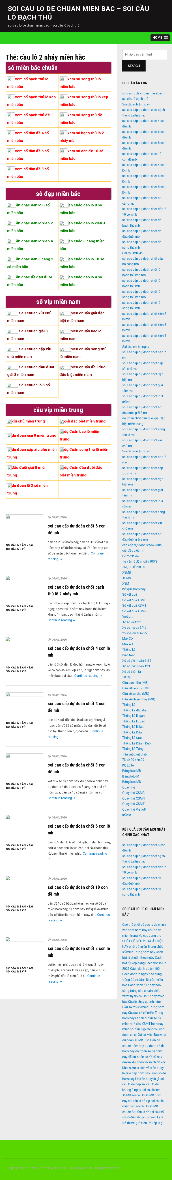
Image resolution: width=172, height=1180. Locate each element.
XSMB (126, 572)
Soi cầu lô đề (140, 1112)
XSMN (126, 578)
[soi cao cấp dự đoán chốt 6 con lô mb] (24, 827)
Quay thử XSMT (133, 804)
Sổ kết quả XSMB (134, 600)
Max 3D (127, 638)
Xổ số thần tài (132, 671)
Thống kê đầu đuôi (135, 710)
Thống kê (128, 649)
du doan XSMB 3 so (136, 1040)
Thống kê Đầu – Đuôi (136, 743)
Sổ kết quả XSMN (134, 611)
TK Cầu (127, 677)
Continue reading (62, 620)
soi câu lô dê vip (139, 1101)
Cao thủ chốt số (133, 924)
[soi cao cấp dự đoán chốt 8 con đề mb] (24, 766)
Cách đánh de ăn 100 (145, 968)
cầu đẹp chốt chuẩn (148, 1029)
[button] (160, 37)
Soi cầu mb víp (16, 549)
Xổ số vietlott (131, 622)
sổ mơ (126, 815)
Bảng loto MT (131, 776)
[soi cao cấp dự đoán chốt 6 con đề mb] (24, 527)
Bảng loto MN (131, 782)
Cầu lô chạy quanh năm (144, 1001)
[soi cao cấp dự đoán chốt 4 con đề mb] (24, 705)
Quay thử (128, 787)
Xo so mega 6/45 (134, 627)
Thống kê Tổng (133, 749)
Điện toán (128, 655)
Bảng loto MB (131, 771)
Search (134, 66)
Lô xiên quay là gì (147, 1079)
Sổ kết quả (129, 594)
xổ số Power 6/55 (134, 633)
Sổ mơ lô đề (130, 556)
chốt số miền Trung (142, 946)
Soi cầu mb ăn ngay (19, 545)
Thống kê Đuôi (132, 738)
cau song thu (152, 935)
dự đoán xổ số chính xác (149, 1062)
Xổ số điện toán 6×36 (136, 660)
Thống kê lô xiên (133, 721)
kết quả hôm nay (134, 589)
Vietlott (127, 616)
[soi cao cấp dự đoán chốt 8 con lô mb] (24, 950)
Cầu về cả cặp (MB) (135, 693)
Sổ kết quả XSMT (134, 605)
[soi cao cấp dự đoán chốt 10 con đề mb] (24, 889)
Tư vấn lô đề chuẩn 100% (139, 561)
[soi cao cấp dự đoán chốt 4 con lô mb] (24, 650)
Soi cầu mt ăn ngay (135, 347)
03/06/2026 (59, 517)
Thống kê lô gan (133, 715)
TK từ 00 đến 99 (133, 760)
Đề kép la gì (155, 1123)
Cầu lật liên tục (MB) (136, 688)
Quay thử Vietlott (134, 809)
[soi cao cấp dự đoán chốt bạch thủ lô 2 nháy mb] (24, 588)
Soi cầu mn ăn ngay (136, 451)
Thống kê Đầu (132, 732)
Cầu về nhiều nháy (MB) (138, 699)
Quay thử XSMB (133, 793)
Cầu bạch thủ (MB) (135, 682)
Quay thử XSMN (133, 798)
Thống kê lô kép (133, 727)
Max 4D (127, 644)
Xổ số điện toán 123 (136, 666)
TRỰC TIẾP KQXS (134, 567)
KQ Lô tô (128, 765)
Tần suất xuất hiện (135, 754)
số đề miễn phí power (141, 1117)
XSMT (126, 583)
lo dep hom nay (139, 1073)
